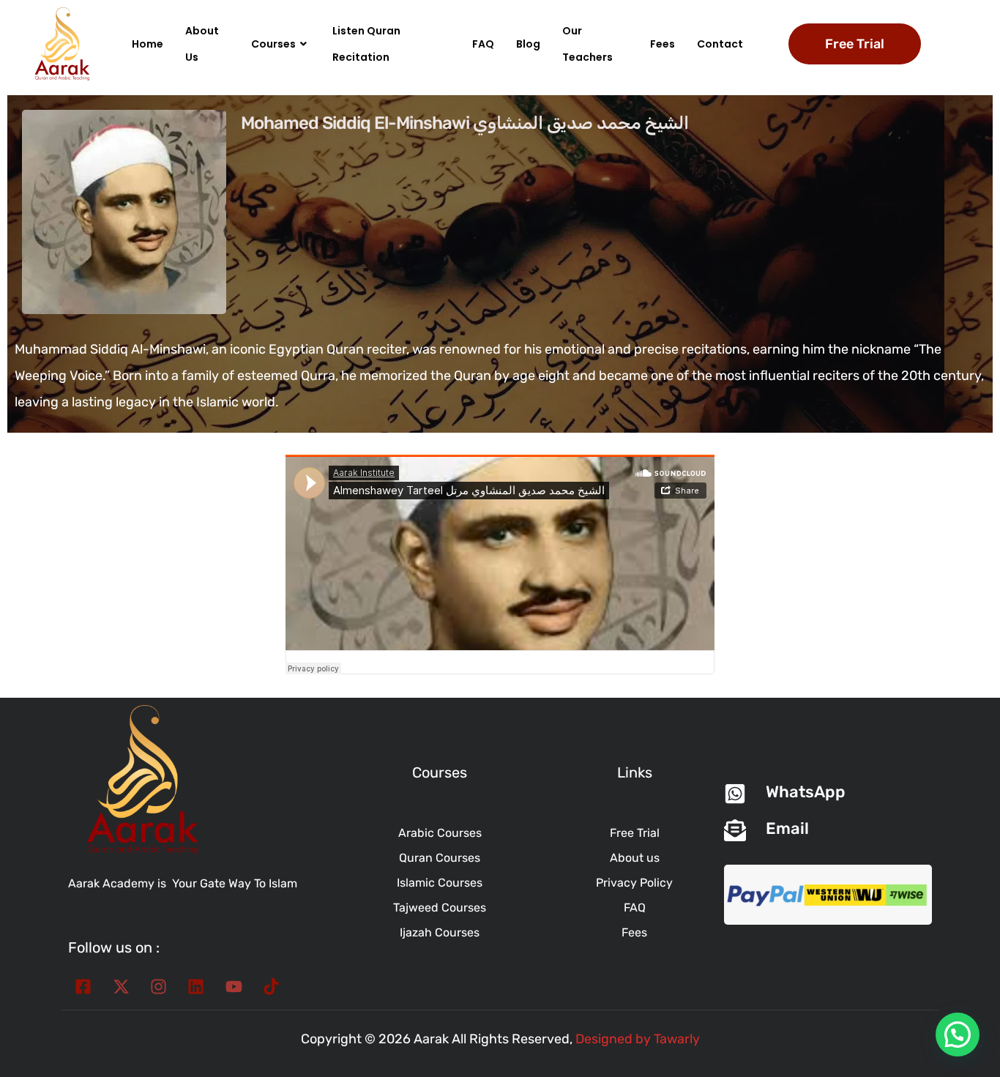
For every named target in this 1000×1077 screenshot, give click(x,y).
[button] (958, 1034)
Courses (273, 44)
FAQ (483, 44)
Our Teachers (587, 43)
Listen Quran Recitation (366, 43)
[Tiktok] (271, 987)
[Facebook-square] (83, 987)
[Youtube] (234, 987)
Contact (720, 44)
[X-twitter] (120, 987)
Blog (528, 44)
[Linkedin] (196, 987)
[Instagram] (158, 987)
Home (147, 44)
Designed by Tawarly (637, 1039)
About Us (202, 43)
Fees (662, 44)
